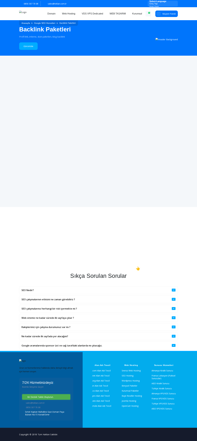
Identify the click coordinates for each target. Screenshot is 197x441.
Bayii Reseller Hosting (132, 395)
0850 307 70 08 (31, 3)
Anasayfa (25, 23)
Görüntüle (28, 46)
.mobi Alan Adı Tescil (101, 406)
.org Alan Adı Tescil (101, 380)
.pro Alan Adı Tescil (101, 395)
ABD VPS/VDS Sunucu (162, 408)
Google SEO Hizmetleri (44, 23)
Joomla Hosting (129, 400)
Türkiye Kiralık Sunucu (162, 388)
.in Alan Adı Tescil (100, 385)
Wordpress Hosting (131, 380)
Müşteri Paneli (169, 13)
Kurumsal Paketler (130, 390)
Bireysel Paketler (129, 385)
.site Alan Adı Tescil (101, 400)
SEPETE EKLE (44, 124)
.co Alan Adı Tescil (100, 390)
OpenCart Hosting (130, 406)
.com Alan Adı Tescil (101, 370)
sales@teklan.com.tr (57, 3)
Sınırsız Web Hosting (131, 370)
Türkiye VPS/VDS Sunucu (163, 403)
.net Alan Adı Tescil (100, 375)
